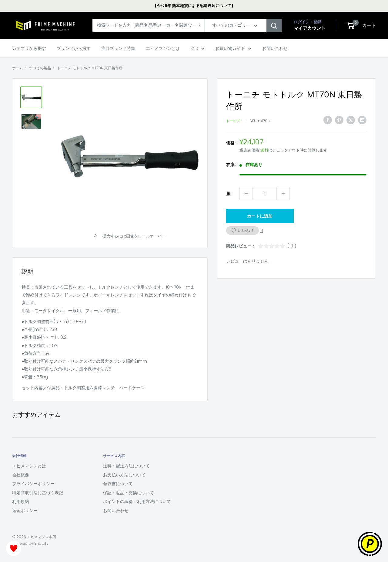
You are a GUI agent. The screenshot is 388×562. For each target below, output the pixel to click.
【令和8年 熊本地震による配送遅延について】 (194, 5)
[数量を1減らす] (246, 193)
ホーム (17, 67)
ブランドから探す (74, 48)
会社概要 (20, 475)
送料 (264, 150)
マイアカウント (310, 28)
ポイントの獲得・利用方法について (137, 501)
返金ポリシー (25, 511)
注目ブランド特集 (118, 48)
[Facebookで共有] (327, 120)
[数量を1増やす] (283, 193)
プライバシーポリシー (33, 484)
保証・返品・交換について (128, 493)
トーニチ (233, 120)
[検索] (274, 25)
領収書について (118, 484)
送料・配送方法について (126, 466)
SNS (194, 48)
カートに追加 (260, 216)
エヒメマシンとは (163, 48)
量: (229, 194)
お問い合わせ (275, 48)
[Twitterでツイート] (350, 120)
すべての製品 (40, 67)
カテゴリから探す (29, 48)
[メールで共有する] (362, 120)
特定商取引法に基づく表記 (37, 493)
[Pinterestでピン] (339, 120)
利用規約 (20, 501)
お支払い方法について (124, 475)
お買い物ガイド (230, 48)
